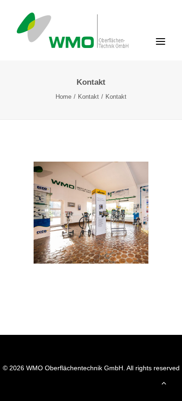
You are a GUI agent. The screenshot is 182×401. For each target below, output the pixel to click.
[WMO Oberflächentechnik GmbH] (87, 30)
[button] (160, 41)
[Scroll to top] (164, 382)
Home (63, 96)
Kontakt (88, 96)
